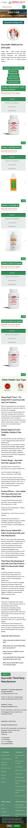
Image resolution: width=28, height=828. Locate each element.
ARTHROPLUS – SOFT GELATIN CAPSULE (13, 68)
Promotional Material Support (20, 782)
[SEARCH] (24, 7)
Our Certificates (19, 767)
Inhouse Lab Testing (20, 796)
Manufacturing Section (20, 770)
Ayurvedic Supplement (6, 759)
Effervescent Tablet (6, 768)
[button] (1, 124)
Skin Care (3, 782)
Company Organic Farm (20, 786)
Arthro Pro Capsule (13, 82)
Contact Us (6, 674)
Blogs (2, 805)
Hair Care (3, 778)
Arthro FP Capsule (13, 78)
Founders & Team (5, 815)
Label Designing (19, 774)
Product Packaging (19, 777)
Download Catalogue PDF (13, 22)
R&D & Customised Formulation (19, 762)
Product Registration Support (20, 791)
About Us (3, 808)
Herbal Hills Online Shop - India (21, 815)
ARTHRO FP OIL (13, 71)
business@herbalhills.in (7, 743)
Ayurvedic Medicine (12, 15)
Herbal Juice (4, 771)
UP (22, 142)
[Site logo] (16, 2)
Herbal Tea (3, 775)
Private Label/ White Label (20, 756)
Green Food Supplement (4, 763)
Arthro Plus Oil (13, 75)
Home (4, 15)
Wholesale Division (19, 810)
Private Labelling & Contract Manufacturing (20, 806)
